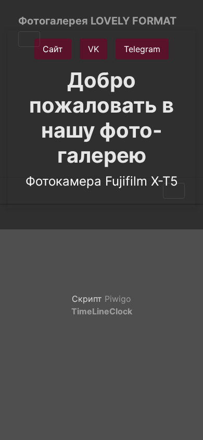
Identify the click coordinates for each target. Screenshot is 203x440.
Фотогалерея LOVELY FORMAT (97, 21)
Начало (22, 191)
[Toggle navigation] (29, 39)
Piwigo (118, 299)
